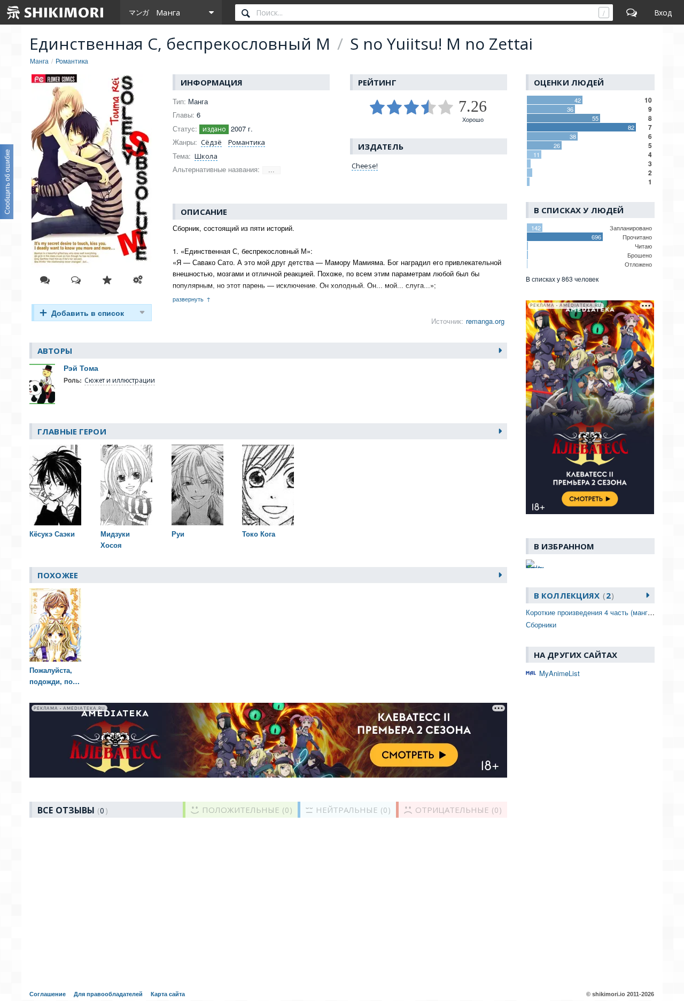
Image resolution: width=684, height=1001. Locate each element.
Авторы (54, 350)
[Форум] (631, 12)
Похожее (57, 575)
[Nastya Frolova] (535, 564)
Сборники (541, 624)
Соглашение (47, 994)
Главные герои (71, 431)
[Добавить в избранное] (107, 280)
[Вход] (663, 12)
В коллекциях (572, 595)
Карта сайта (168, 994)
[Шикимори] (55, 12)
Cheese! (365, 165)
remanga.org (485, 321)
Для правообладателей (108, 994)
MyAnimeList (559, 673)
